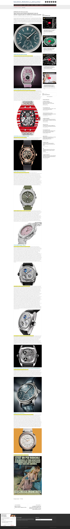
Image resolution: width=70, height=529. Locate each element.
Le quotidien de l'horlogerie (53, 527)
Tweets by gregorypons (49, 96)
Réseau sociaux (45, 93)
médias (44, 14)
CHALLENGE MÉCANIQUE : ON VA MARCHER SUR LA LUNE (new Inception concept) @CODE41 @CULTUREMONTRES (49, 30)
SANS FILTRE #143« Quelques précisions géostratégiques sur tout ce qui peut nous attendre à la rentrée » (49, 125)
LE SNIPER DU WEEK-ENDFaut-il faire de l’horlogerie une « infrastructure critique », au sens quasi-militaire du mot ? (35, 508)
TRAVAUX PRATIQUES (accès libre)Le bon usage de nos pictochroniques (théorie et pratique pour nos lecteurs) (49, 114)
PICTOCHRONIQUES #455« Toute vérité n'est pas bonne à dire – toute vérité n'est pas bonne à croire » (49, 108)
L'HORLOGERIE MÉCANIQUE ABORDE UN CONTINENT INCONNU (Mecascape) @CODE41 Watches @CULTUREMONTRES (49, 86)
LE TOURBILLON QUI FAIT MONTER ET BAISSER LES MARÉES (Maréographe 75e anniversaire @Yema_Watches (49, 67)
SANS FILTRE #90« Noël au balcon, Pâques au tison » (20, 507)
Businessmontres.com (20, 527)
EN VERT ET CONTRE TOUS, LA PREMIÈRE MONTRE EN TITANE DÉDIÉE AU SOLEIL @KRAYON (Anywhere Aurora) (49, 49)
